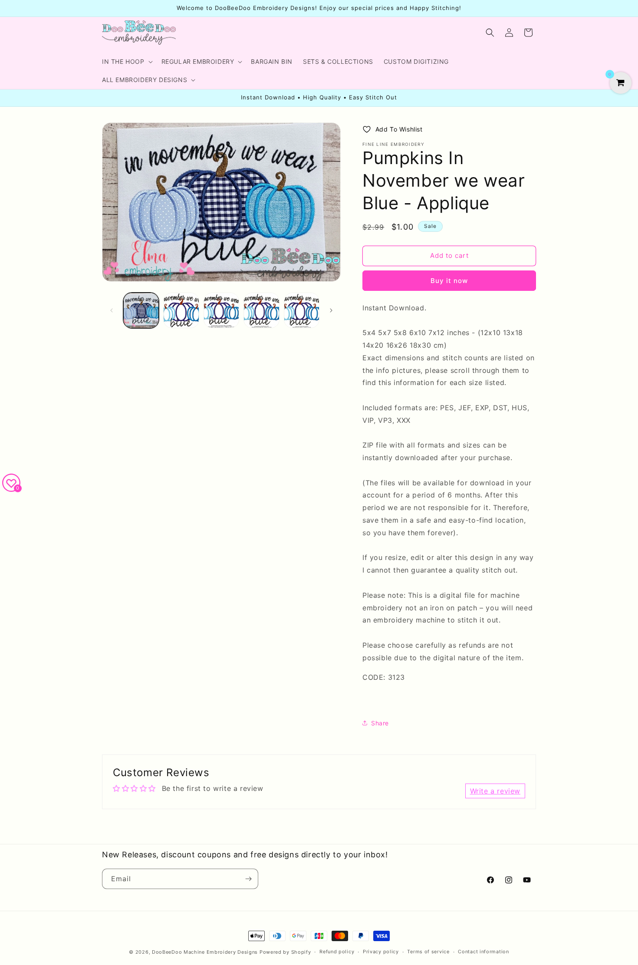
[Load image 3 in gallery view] (221, 310)
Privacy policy (381, 952)
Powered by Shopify (285, 952)
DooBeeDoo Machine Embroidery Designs (205, 952)
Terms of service (428, 952)
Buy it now (449, 281)
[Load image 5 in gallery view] (301, 310)
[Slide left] (111, 310)
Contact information (483, 952)
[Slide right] (331, 310)
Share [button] (380, 723)
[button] (126, 62)
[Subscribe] (248, 879)
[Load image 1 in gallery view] (141, 310)
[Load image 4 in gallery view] (261, 310)
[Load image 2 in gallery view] (181, 310)
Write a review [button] (495, 791)
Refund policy (336, 952)
